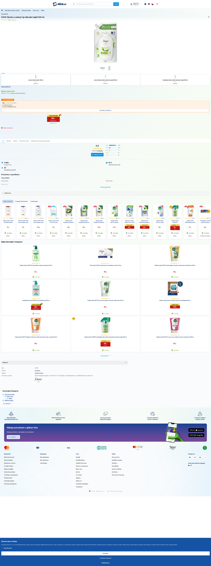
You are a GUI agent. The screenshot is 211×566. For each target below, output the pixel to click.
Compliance (79, 486)
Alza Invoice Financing (118, 475)
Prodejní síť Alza (8, 466)
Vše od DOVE (4, 14)
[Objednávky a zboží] (145, 4)
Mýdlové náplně (9, 400)
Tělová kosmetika (26, 10)
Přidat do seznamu (8, 128)
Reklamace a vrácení (9, 463)
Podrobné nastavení (105, 558)
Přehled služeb (8, 478)
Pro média (79, 475)
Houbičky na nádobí (205, 235)
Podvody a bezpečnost (10, 484)
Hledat (116, 4)
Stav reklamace (44, 460)
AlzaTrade (114, 472)
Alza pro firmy (115, 457)
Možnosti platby (8, 460)
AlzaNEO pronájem (117, 460)
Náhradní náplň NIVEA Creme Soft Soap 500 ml (129, 221)
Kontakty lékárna (80, 460)
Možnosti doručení (9, 457)
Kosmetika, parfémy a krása (12, 10)
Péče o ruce (36, 10)
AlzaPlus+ (114, 463)
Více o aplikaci (12, 437)
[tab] (3, 141)
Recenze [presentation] (9, 141)
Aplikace (78, 478)
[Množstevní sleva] (49, 206)
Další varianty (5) (5, 86)
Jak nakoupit (43, 463)
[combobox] (92, 4)
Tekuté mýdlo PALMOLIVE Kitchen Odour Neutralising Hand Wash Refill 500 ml (84, 221)
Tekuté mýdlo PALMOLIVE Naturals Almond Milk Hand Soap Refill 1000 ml (99, 221)
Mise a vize (79, 469)
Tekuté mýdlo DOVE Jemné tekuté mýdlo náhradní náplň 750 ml (38, 221)
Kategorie (5, 362)
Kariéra (78, 472)
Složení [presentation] (15, 141)
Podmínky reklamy (9, 481)
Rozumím (105, 553)
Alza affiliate (115, 466)
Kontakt (78, 457)
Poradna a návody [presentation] (24, 141)
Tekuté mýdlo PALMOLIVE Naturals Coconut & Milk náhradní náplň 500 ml (68, 221)
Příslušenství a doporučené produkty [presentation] (40, 141)
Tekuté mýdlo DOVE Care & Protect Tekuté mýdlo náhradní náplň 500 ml (53, 221)
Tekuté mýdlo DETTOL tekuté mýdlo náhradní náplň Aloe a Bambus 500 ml (114, 221)
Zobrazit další (104, 355)
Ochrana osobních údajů (116, 491)
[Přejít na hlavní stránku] (59, 4)
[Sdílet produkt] (209, 17)
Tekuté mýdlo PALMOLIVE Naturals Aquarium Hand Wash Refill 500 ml (144, 221)
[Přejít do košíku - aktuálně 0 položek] (157, 4)
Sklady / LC (79, 481)
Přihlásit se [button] (135, 4)
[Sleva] (171, 207)
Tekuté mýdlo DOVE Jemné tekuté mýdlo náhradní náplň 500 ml (23, 221)
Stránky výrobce (39, 373)
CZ (191, 465)
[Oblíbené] (149, 4)
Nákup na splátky (8, 469)
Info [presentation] (3, 141)
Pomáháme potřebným (82, 484)
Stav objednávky (44, 457)
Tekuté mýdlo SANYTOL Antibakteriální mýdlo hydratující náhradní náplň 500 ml (175, 221)
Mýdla (42, 10)
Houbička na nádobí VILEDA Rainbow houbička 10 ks (205, 221)
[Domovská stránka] (2, 10)
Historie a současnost (82, 466)
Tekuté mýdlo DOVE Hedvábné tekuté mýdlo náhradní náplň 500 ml (8, 221)
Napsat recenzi (98, 154)
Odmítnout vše (105, 562)
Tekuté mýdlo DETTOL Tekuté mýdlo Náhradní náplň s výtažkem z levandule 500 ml (160, 221)
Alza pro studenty (116, 469)
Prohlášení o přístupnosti (11, 475)
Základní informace (81, 463)
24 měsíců (37, 370)
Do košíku (37, 277)
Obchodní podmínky (9, 472)
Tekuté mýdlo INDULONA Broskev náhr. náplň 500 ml (190, 221)
